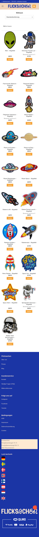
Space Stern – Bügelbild (10, 302)
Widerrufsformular (6, 388)
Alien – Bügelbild (10, 50)
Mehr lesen (7, 26)
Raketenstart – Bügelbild (29, 242)
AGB (2, 418)
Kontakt (3, 379)
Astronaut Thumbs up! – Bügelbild (29, 51)
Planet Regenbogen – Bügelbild (10, 179)
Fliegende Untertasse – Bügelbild (10, 115)
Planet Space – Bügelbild (29, 178)
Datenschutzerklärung (8, 426)
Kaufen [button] (10, 59)
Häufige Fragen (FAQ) (8, 384)
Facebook (4, 403)
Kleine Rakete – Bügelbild (29, 115)
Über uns (4, 359)
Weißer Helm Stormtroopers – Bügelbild (10, 337)
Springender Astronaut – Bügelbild (29, 303)
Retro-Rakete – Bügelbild (10, 273)
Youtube (3, 408)
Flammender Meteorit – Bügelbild (10, 84)
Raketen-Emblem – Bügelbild (10, 243)
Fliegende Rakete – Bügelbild (29, 84)
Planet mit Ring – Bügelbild (29, 148)
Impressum (4, 422)
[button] (2, 6)
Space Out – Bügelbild (29, 273)
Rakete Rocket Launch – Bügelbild (29, 210)
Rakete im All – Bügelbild (10, 209)
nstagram (4, 399)
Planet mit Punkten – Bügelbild (10, 148)
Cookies (3, 430)
